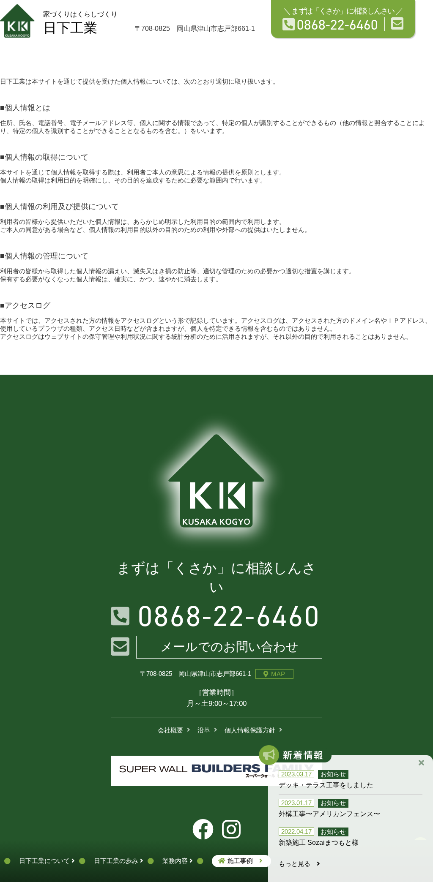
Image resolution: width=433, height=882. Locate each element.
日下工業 (80, 23)
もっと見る (298, 863)
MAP (278, 674)
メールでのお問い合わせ (229, 646)
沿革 (203, 730)
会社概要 (170, 730)
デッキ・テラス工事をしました (326, 785)
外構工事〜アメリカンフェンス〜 (329, 813)
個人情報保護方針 (250, 730)
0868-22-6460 (337, 24)
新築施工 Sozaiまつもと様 (319, 842)
